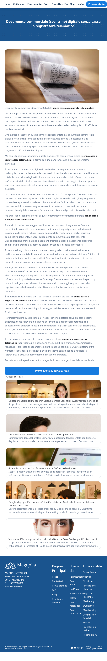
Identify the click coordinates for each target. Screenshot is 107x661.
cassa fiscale (87, 360)
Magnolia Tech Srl (42, 646)
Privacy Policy (88, 647)
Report (86, 622)
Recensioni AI (90, 634)
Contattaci (57, 4)
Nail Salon (75, 589)
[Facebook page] (72, 648)
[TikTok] (82, 648)
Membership (89, 610)
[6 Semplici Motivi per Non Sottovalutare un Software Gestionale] (53, 457)
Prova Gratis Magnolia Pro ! (52, 370)
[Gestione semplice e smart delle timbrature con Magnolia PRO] (53, 423)
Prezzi (47, 4)
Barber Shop (76, 593)
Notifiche (88, 581)
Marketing (88, 601)
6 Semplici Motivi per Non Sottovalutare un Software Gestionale (42, 468)
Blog (72, 4)
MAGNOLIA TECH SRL (16, 573)
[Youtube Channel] (75, 648)
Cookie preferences (97, 647)
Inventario (88, 605)
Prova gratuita (96, 4)
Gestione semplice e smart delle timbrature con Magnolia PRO (41, 434)
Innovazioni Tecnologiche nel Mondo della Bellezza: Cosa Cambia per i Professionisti (52, 539)
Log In (80, 4)
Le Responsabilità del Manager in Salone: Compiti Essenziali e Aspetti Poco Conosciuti (53, 400)
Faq (66, 4)
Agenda (87, 576)
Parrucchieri (76, 576)
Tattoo (73, 597)
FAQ (54, 590)
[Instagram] (78, 648)
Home (7, 4)
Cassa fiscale (89, 572)
